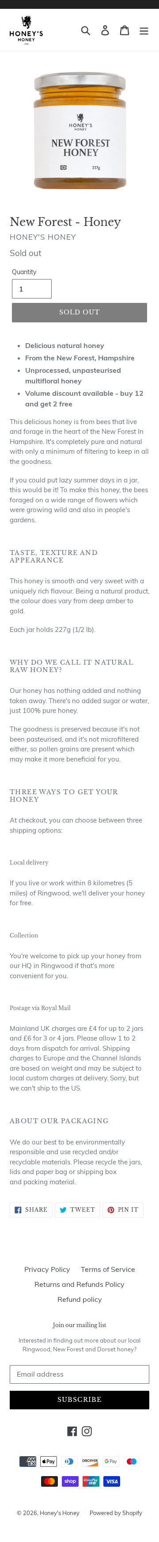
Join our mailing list (79, 1325)
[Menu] (144, 30)
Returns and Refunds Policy (79, 1284)
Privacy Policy (47, 1269)
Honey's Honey (60, 1512)
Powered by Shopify (116, 1512)
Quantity (24, 272)
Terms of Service (108, 1269)
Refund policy (79, 1299)
